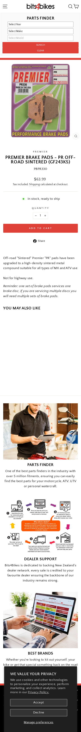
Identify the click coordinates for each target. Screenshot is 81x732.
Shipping (34, 184)
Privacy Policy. (38, 692)
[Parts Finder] (40, 431)
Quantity (40, 208)
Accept (38, 702)
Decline (38, 712)
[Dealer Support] (40, 526)
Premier (40, 151)
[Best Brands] (40, 620)
